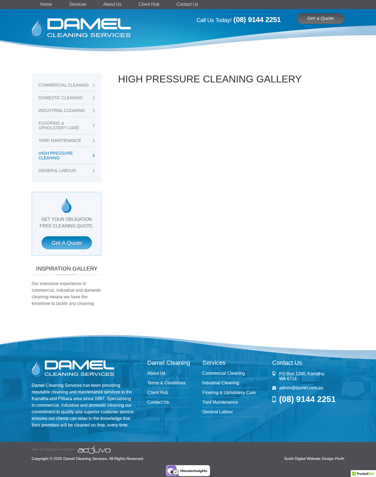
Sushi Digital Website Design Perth (314, 458)
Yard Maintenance (60, 140)
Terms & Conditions (166, 382)
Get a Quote (320, 18)
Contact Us (187, 4)
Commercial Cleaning (64, 85)
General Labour (57, 170)
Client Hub (148, 4)
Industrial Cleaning (62, 110)
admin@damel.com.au (301, 387)
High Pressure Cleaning (56, 155)
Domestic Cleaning (61, 97)
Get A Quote (66, 243)
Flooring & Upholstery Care (59, 125)
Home (46, 4)
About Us (112, 4)
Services (77, 4)
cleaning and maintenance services (85, 392)
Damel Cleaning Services (85, 458)
